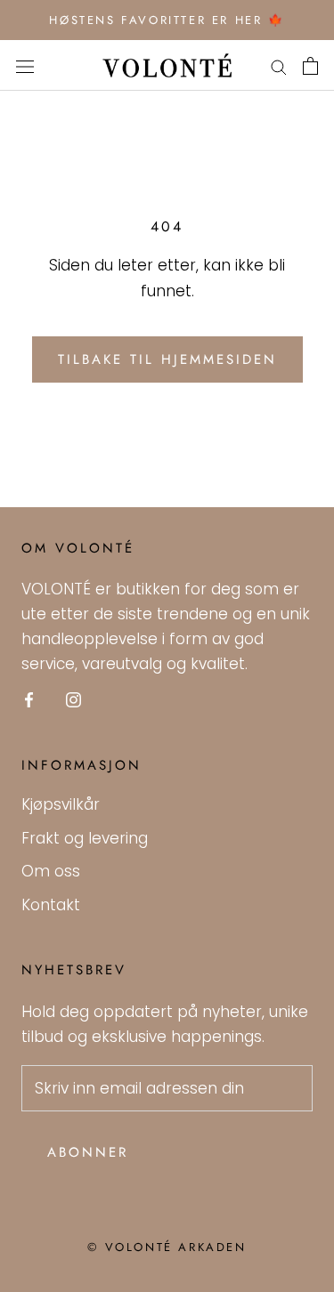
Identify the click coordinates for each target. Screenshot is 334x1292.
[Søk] (279, 66)
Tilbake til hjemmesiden (167, 359)
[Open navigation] (25, 65)
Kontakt (50, 905)
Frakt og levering (84, 838)
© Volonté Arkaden (166, 1247)
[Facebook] (29, 698)
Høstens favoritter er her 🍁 (166, 20)
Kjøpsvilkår (60, 804)
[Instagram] (73, 698)
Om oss (50, 871)
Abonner (87, 1152)
